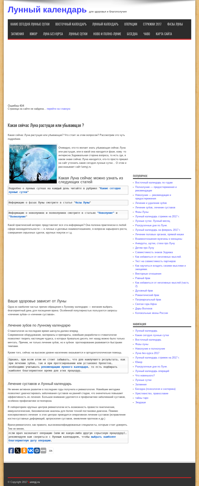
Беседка (132, 34)
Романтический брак (147, 295)
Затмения (17, 34)
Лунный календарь (47, 9)
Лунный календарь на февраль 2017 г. (158, 229)
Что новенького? (145, 375)
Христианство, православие (151, 393)
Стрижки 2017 (152, 24)
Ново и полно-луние (107, 34)
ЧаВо (146, 34)
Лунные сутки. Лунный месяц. (153, 220)
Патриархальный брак (148, 299)
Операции (130, 24)
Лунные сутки (78, 34)
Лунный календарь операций (152, 371)
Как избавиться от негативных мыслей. (158, 256)
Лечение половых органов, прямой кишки (159, 234)
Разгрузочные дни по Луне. (151, 225)
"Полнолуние (17, 216)
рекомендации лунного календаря (64, 366)
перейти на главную (58, 108)
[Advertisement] (99, 74)
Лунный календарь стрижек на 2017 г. (157, 216)
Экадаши (140, 402)
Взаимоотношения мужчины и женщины (158, 238)
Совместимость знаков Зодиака (154, 252)
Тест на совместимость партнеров (155, 261)
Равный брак (142, 278)
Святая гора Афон (146, 304)
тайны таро (141, 397)
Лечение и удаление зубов (151, 203)
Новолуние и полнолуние (150, 348)
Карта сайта (164, 34)
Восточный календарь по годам (154, 182)
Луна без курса (53, 34)
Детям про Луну (144, 247)
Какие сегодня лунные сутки (30, 24)
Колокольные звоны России (151, 313)
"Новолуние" (105, 212)
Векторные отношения (148, 273)
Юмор (33, 34)
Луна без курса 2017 (147, 353)
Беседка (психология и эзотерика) (155, 388)
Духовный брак (144, 290)
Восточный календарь (70, 24)
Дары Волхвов (143, 308)
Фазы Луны (82, 202)
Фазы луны (175, 24)
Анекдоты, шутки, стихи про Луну (155, 243)
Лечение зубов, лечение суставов (155, 207)
